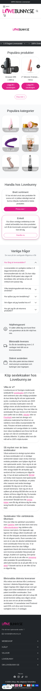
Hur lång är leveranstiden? (15, 262)
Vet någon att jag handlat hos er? (17, 303)
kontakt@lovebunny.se (13, 634)
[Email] (26, 677)
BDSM (31, 475)
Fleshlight (8, 417)
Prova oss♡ (20, 209)
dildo (6, 566)
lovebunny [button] (7, 659)
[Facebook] (15, 677)
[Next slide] (38, 66)
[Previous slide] (3, 66)
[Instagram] (18, 677)
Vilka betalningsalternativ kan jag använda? (17, 289)
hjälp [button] (5, 647)
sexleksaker (19, 393)
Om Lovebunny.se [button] (10, 665)
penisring (32, 557)
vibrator (26, 415)
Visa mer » (20, 97)
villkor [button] (6, 653)
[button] (6, 6)
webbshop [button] (7, 641)
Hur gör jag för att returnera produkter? (15, 310)
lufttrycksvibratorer (11, 527)
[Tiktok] (22, 677)
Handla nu (20, 235)
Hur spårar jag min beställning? (16, 296)
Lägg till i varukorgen (10, 86)
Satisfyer (11, 525)
